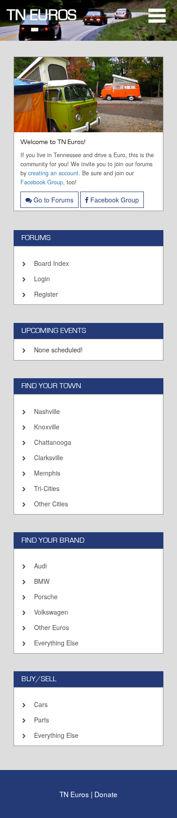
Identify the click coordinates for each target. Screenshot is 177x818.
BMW (41, 581)
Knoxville (46, 426)
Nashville (47, 411)
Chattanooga (52, 442)
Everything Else (56, 642)
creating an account (53, 173)
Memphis (47, 472)
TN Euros (42, 15)
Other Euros (51, 627)
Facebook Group (41, 182)
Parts (41, 719)
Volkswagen (51, 611)
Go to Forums (53, 199)
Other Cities (51, 503)
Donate (106, 794)
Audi (40, 565)
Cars (41, 704)
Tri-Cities (46, 488)
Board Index (51, 263)
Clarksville (48, 457)
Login (42, 278)
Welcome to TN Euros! (53, 142)
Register (46, 293)
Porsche (46, 596)
